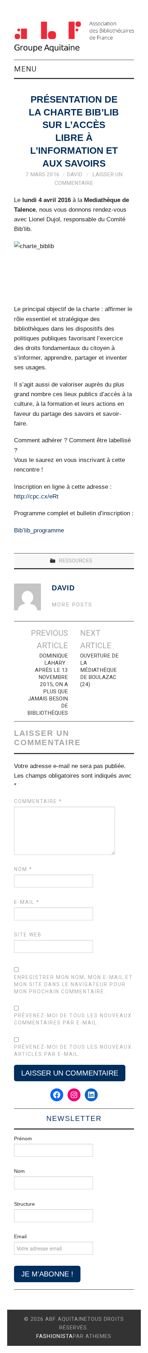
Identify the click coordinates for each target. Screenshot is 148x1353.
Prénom (23, 1138)
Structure (24, 1204)
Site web (28, 935)
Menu (25, 69)
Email (20, 1236)
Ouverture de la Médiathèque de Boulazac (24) (99, 670)
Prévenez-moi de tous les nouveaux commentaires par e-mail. (73, 1019)
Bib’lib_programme (39, 530)
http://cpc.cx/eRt (36, 496)
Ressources (75, 560)
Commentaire (38, 801)
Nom (23, 869)
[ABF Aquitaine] (74, 36)
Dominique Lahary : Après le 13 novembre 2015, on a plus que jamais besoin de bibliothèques (47, 684)
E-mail (27, 902)
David (74, 174)
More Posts (72, 604)
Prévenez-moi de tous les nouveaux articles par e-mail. (73, 1050)
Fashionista (54, 1336)
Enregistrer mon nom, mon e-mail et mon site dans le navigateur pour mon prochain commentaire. (73, 984)
